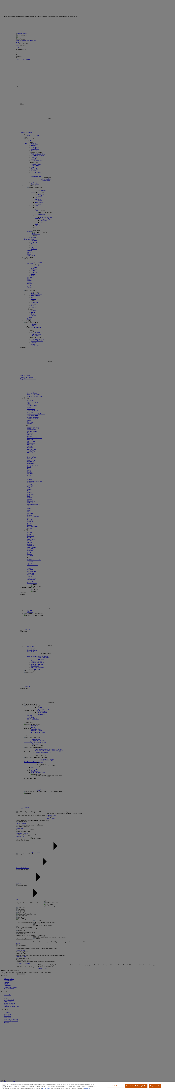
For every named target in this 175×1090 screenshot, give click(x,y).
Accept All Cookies (155, 1085)
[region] (87, 1086)
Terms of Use (87, 1088)
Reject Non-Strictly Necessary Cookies (136, 1085)
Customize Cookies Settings (116, 1085)
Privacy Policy (46, 1088)
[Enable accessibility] (4, 1086)
